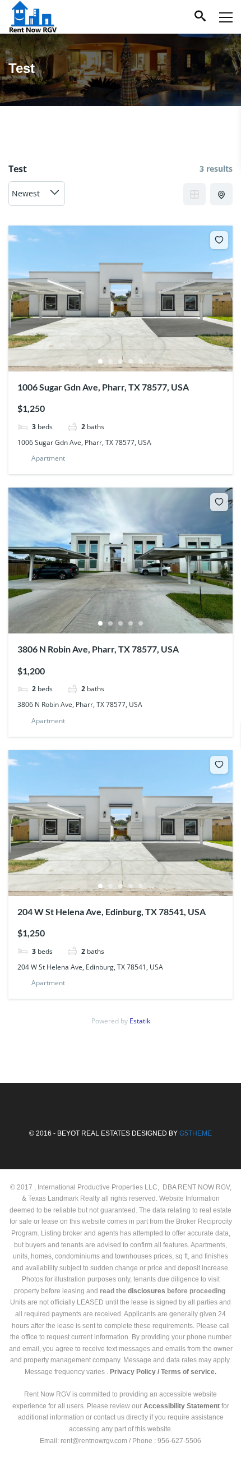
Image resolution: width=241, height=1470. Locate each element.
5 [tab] (140, 361)
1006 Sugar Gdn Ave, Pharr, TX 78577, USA (103, 387)
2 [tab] (110, 361)
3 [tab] (120, 361)
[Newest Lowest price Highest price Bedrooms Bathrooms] (36, 193)
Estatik (139, 1021)
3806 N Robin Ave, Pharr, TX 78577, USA (98, 649)
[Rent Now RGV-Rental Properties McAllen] (32, 16)
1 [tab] (100, 361)
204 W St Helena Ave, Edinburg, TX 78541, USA (111, 911)
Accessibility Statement (181, 1406)
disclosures (146, 1291)
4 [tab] (130, 361)
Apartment (48, 458)
